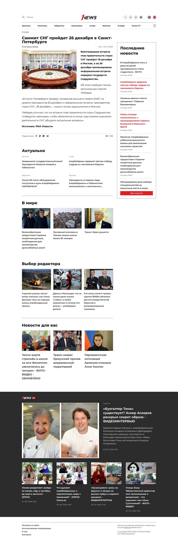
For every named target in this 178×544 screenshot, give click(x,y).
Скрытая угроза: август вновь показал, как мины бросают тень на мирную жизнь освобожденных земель (36, 299)
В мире (121, 26)
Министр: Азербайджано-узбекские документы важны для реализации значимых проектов (134, 142)
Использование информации (36, 528)
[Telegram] (47, 136)
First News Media (30, 47)
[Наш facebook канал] (130, 17)
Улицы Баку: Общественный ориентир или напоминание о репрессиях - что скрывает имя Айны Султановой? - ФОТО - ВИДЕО (140, 497)
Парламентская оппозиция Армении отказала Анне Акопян (98, 360)
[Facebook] (36, 136)
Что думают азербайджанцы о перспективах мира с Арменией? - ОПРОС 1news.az (69, 494)
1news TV (136, 26)
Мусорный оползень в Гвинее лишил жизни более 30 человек (65, 235)
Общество (59, 26)
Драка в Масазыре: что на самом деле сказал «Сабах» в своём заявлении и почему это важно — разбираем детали (67, 301)
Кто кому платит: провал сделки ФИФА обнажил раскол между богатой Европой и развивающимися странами (97, 301)
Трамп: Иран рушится (97, 232)
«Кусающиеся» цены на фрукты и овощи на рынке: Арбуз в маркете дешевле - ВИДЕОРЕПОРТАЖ (105, 494)
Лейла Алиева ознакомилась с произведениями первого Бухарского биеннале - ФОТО (134, 120)
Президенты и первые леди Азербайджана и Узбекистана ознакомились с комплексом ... (86, 183)
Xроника (26, 26)
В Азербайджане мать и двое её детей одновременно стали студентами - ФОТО (133, 67)
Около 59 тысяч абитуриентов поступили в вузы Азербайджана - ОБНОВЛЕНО (41, 183)
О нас (24, 531)
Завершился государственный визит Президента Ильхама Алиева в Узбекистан (42, 164)
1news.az (127, 527)
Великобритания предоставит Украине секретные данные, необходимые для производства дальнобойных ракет (34, 240)
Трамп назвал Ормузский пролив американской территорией (66, 360)
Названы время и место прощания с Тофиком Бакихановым (133, 101)
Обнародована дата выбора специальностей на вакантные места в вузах (136, 185)
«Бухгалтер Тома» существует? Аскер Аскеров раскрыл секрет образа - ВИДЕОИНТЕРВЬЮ (127, 415)
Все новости (137, 193)
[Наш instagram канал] (141, 17)
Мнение (107, 26)
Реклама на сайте (30, 525)
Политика (42, 26)
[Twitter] (40, 136)
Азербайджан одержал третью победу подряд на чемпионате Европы (90, 163)
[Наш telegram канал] (135, 17)
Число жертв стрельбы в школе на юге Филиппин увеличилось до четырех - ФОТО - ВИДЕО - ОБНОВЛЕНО (35, 366)
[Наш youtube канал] (125, 17)
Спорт (93, 26)
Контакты (26, 535)
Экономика (76, 26)
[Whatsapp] (43, 136)
